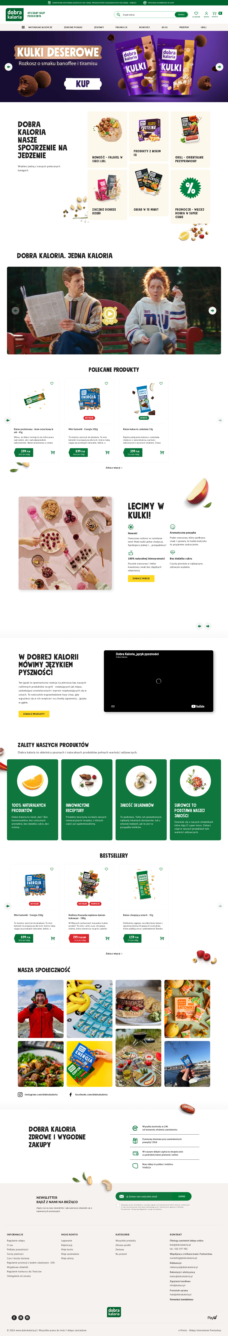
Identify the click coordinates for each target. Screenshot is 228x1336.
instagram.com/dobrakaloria (41, 1094)
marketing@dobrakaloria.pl (183, 1258)
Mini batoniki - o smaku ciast (27, 429)
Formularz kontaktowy (181, 1299)
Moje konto (67, 1249)
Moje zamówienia (70, 1254)
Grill (204, 27)
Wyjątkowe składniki (17, 1267)
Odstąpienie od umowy (19, 1276)
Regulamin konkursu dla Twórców (24, 1271)
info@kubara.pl (177, 1285)
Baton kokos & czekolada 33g (191, 429)
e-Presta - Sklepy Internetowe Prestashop (200, 1330)
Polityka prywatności (17, 1249)
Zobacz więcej (114, 467)
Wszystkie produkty (126, 1240)
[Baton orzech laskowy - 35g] (32, 887)
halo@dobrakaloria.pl (180, 1294)
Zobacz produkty (34, 714)
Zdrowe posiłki (73, 27)
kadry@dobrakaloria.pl (181, 1276)
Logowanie (66, 1240)
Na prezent (121, 1254)
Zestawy (99, 27)
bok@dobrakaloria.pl (180, 1244)
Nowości (144, 27)
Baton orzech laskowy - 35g (26, 915)
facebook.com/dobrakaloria (91, 1094)
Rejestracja (66, 1245)
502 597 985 (181, 1249)
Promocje (121, 27)
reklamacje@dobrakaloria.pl (184, 1267)
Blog (165, 27)
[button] (206, 15)
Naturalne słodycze (40, 27)
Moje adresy (67, 1258)
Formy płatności (15, 1254)
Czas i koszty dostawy (18, 1258)
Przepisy (184, 27)
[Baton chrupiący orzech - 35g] (196, 887)
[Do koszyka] (32, 453)
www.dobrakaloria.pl (26, 1330)
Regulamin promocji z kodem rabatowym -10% (31, 1262)
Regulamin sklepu (16, 1240)
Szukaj (181, 15)
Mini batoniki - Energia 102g (135, 429)
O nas (10, 1245)
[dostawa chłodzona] (114, 66)
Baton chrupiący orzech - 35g (191, 915)
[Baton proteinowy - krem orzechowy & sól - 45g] (87, 401)
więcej (133, 3)
